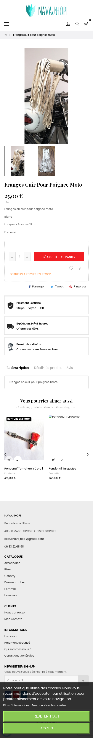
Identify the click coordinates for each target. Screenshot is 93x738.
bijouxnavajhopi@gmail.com (24, 539)
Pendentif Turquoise (62, 468)
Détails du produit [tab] (47, 367)
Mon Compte (13, 619)
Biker (7, 569)
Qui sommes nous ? (17, 649)
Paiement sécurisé (17, 642)
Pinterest (80, 286)
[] (9, 460)
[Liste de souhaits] (71, 267)
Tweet (59, 286)
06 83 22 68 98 (14, 546)
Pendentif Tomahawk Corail (23, 468)
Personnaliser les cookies (49, 705)
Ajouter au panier (60, 257)
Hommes (10, 595)
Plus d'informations (16, 705)
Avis (69, 367)
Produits (9, 473)
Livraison (10, 636)
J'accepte (46, 728)
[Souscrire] (83, 680)
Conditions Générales (19, 655)
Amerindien (12, 563)
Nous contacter (15, 612)
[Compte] (68, 23)
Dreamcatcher (14, 582)
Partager (38, 286)
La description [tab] (17, 367)
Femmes (10, 589)
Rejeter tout (46, 716)
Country (9, 576)
